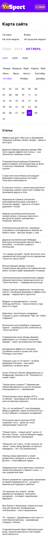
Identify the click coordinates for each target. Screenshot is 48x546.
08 (10, 95)
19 (4, 107)
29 (29, 113)
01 (4, 89)
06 (35, 89)
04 (23, 89)
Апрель (35, 68)
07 (3, 95)
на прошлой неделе (33, 39)
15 (16, 101)
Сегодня (6, 35)
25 (3, 113)
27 (16, 113)
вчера (27, 35)
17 (29, 101)
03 (16, 89)
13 (4, 101)
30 (35, 113)
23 (29, 107)
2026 (25, 58)
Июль (16, 73)
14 (10, 101)
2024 (18, 49)
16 (23, 101)
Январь (7, 68)
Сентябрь (40, 73)
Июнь (6, 73)
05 (29, 89)
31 (4, 119)
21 (16, 107)
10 (23, 95)
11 (29, 95)
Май (43, 68)
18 (36, 101)
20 (10, 107)
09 (16, 95)
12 (36, 95)
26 (10, 113)
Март (26, 68)
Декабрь (40, 78)
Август (27, 73)
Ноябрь (24, 78)
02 (10, 89)
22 (23, 107)
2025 (15, 58)
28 (23, 113)
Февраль (17, 68)
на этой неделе (10, 39)
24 (35, 107)
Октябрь (33, 49)
